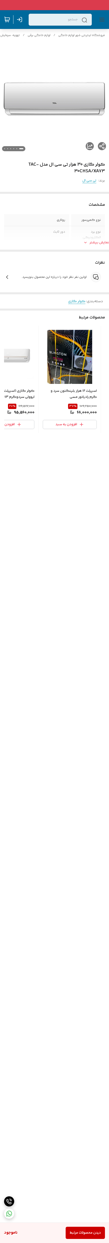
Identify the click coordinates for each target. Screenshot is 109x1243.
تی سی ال (89, 180)
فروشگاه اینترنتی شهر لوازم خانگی (81, 35)
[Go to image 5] (7, 148)
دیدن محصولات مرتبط (85, 1233)
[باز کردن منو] (101, 19)
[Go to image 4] (10, 148)
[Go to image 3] (13, 148)
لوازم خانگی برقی (39, 35)
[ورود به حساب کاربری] (20, 19)
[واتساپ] (9, 1213)
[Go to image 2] (16, 148)
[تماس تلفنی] (9, 1201)
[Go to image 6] (4, 148)
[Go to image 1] (21, 148)
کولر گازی (76, 301)
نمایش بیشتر (99, 242)
